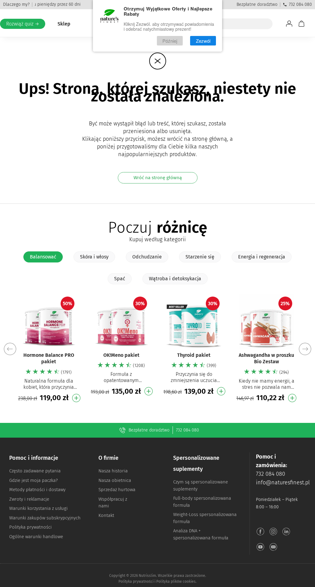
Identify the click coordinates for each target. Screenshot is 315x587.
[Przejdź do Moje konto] (289, 24)
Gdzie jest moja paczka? (33, 480)
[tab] (43, 256)
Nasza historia (113, 471)
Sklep (64, 24)
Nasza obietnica (114, 480)
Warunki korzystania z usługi (38, 508)
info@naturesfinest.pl (283, 482)
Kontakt (106, 515)
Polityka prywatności (30, 527)
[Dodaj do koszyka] (76, 398)
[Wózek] (301, 24)
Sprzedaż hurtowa (116, 489)
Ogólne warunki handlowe (36, 536)
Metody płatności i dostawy (37, 489)
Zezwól (203, 40)
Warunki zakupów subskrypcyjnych (45, 518)
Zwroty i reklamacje (29, 499)
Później (169, 40)
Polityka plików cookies (176, 581)
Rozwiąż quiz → (22, 24)
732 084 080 (300, 4)
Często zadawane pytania (35, 471)
